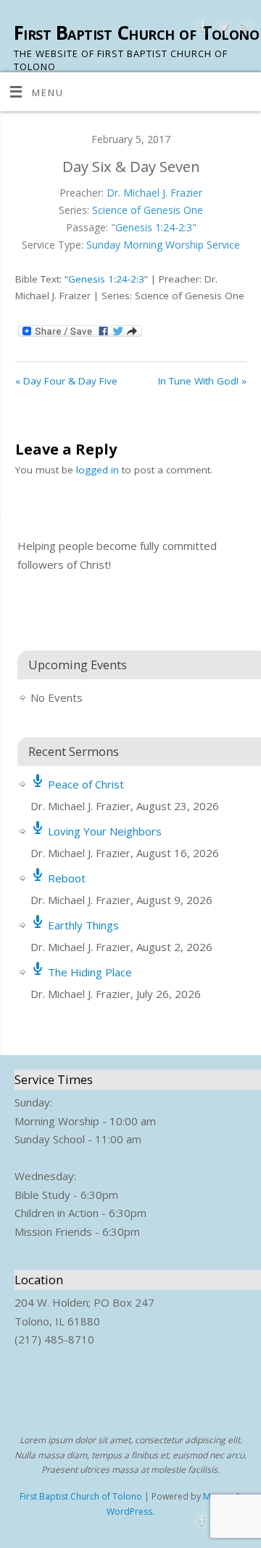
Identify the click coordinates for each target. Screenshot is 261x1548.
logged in (97, 469)
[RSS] (243, 29)
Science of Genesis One (147, 210)
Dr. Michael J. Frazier (154, 192)
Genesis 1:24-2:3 (153, 227)
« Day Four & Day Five (66, 380)
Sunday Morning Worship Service (163, 244)
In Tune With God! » (202, 380)
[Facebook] (201, 29)
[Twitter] (222, 29)
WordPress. (130, 1511)
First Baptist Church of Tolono (136, 32)
